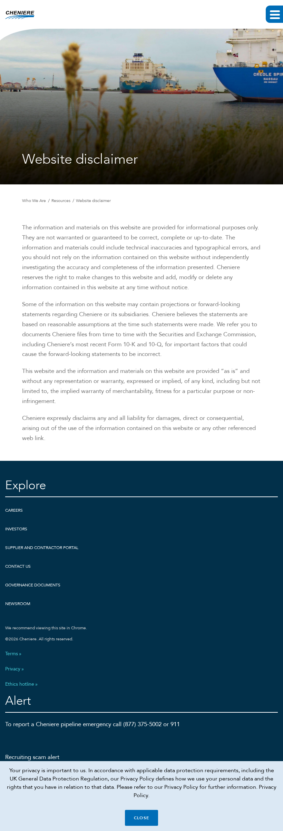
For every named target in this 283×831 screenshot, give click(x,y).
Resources (60, 200)
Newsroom (17, 604)
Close (141, 818)
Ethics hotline (19, 684)
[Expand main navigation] (274, 14)
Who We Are (34, 200)
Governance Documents (32, 585)
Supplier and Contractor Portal (41, 548)
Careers (14, 510)
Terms (11, 653)
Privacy (12, 669)
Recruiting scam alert (32, 757)
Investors (16, 529)
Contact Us (18, 566)
